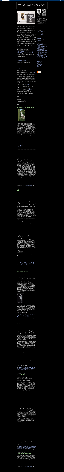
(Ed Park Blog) (27, 84)
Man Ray (29, 368)
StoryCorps (26, 264)
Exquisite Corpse (20, 315)
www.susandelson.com (21, 424)
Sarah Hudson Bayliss (20, 183)
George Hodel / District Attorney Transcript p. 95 (23, 63)
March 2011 (38, 68)
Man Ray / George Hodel (20, 57)
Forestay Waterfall (27, 145)
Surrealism (21, 146)
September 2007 (39, 64)
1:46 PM (26, 185)
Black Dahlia (20, 262)
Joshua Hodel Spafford (26, 263)
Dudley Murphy (31, 446)
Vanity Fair (34, 316)
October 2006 (39, 62)
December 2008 (39, 67)
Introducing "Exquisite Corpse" (41, 57)
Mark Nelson (18, 146)
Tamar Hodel (30, 316)
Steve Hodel (29, 183)
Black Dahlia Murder (21, 145)
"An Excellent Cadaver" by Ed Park (42, 56)
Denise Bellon (30, 314)
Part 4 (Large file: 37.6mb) (22, 52)
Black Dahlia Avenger (25, 262)
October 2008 (39, 66)
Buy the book (39, 38)
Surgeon (31, 369)
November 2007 (39, 65)
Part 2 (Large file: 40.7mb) (27, 51)
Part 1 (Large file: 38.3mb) (20, 51)
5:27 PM (26, 466)
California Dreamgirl (25, 314)
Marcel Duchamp (32, 145)
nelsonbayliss (39, 17)
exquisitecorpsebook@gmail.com (41, 31)
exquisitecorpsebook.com (40, 34)
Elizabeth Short (31, 262)
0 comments (30, 185)
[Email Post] (33, 148)
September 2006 (39, 61)
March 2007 (38, 63)
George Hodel (21, 263)
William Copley (29, 448)
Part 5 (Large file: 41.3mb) (29, 52)
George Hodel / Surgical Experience (21, 60)
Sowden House (25, 183)
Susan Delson (24, 448)
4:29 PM (26, 318)
